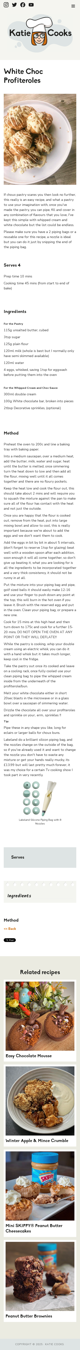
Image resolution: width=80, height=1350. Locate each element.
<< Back (10, 929)
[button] (73, 6)
